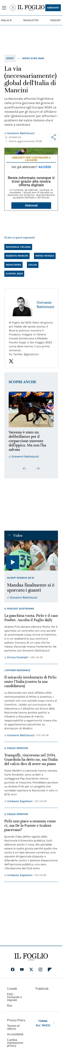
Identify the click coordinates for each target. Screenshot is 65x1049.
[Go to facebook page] (12, 967)
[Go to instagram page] (40, 967)
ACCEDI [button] (44, 167)
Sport (10, 58)
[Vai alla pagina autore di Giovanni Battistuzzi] (20, 304)
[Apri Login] (13, 8)
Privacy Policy (16, 1018)
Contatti (12, 986)
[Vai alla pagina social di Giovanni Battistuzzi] (11, 361)
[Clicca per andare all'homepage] (31, 954)
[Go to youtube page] (22, 967)
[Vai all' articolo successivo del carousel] (37, 466)
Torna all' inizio (43, 1021)
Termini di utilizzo (13, 1025)
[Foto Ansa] (31, 553)
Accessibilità (15, 1032)
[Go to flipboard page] (49, 967)
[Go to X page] (31, 967)
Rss (9, 1003)
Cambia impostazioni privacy (15, 1041)
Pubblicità (42, 986)
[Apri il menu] (4, 7)
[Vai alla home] (31, 8)
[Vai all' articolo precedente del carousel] (25, 466)
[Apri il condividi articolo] (54, 137)
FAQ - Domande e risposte (14, 995)
